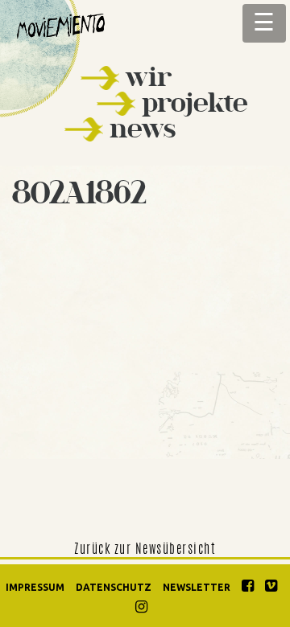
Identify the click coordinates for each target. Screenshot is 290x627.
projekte (195, 102)
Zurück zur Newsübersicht (145, 549)
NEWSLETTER (196, 587)
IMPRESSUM (35, 587)
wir (149, 76)
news (143, 128)
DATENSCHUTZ (113, 587)
